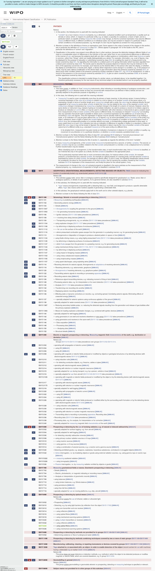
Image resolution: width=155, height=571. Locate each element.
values (60, 40)
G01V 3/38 (42, 420)
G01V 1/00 (42, 197)
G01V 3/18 (74, 342)
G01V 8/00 (42, 494)
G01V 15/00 (43, 547)
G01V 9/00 (42, 532)
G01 (95, 47)
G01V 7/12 (42, 485)
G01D (67, 162)
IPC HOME (3, 24)
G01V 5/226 (43, 461)
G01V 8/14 (42, 511)
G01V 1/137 (43, 244)
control (70, 90)
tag (69, 550)
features (141, 56)
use (149, 52)
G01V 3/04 (42, 348)
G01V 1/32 (42, 288)
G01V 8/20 (42, 520)
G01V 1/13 (42, 235)
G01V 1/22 (42, 273)
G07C (104, 73)
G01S (130, 180)
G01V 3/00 (42, 335)
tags (60, 186)
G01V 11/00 (43, 538)
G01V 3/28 (42, 405)
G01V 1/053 (43, 211)
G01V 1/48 (108, 282)
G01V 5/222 (43, 458)
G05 (83, 75)
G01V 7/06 (42, 476)
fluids (98, 238)
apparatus (98, 273)
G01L (145, 69)
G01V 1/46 (42, 322)
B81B (112, 135)
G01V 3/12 (75, 356)
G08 (80, 64)
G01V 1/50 (66, 285)
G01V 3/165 (88, 374)
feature (82, 35)
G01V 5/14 (42, 447)
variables (86, 112)
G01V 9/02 (42, 535)
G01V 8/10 (42, 505)
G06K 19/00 (82, 550)
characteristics (115, 335)
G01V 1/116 (43, 232)
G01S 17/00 (106, 505)
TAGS (128, 170)
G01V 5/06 (42, 435)
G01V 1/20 (42, 270)
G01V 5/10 (42, 441)
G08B (136, 73)
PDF (9, 47)
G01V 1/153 (43, 255)
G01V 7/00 (42, 468)
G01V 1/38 (93, 220)
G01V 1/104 (43, 223)
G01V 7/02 (42, 470)
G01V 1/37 (42, 299)
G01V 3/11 (42, 362)
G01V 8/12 (42, 508)
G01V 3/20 (42, 391)
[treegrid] (87, 297)
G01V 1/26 (42, 279)
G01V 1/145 (43, 250)
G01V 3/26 (42, 400)
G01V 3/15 (65, 342)
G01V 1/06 (42, 214)
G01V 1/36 (42, 294)
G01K (128, 71)
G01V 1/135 (43, 241)
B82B (108, 137)
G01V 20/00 (43, 560)
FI (15, 78)
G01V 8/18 (42, 517)
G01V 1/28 (42, 282)
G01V (41, 171)
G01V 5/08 (42, 438)
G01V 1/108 (43, 226)
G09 (110, 60)
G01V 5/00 (42, 427)
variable (62, 35)
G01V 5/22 (42, 453)
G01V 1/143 (43, 247)
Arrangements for (63, 209)
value (80, 100)
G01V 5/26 (42, 464)
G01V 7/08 (42, 479)
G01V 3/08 (42, 354)
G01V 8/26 (42, 529)
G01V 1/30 (42, 285)
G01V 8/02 (42, 502)
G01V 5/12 (42, 444)
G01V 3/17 (59, 379)
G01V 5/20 (42, 450)
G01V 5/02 (42, 429)
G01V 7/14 (42, 488)
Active (57, 453)
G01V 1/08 (42, 217)
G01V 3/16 (42, 374)
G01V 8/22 (42, 523)
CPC (4, 78)
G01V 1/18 (42, 267)
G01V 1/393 (73, 214)
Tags (55, 547)
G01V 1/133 (43, 238)
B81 (98, 135)
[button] (33, 26)
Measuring (58, 200)
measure (95, 127)
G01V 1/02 (42, 203)
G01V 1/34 (42, 291)
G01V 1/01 (42, 200)
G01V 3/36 (42, 417)
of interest (135, 149)
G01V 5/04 (42, 432)
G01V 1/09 (42, 220)
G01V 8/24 (6, 42)
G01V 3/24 (42, 397)
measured (88, 39)
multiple (62, 520)
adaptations (100, 264)
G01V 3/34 (42, 414)
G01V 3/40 (42, 423)
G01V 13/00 (43, 544)
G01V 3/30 (80, 402)
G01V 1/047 (43, 209)
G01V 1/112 (43, 229)
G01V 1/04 (42, 206)
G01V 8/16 (42, 514)
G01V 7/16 (42, 491)
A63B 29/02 (99, 173)
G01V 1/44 (42, 319)
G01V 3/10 (42, 359)
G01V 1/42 (42, 316)
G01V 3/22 (42, 394)
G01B (118, 167)
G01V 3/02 (103, 342)
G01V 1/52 (108, 316)
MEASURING (58, 84)
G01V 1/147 (43, 253)
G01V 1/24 (42, 276)
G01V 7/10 (42, 482)
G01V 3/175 (97, 374)
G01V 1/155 (43, 258)
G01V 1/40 (42, 313)
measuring (83, 47)
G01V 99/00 (43, 568)
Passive (58, 464)
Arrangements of (61, 270)
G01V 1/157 (78, 223)
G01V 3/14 (112, 342)
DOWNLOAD (10, 24)
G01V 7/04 (42, 473)
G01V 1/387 (43, 305)
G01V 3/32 (42, 411)
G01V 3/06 (42, 351)
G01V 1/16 (42, 264)
